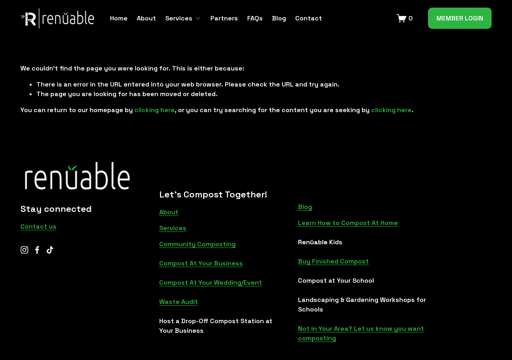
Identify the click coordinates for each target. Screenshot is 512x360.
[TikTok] (50, 250)
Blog (279, 18)
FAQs (255, 18)
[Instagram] (24, 250)
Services (172, 228)
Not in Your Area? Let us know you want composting (361, 333)
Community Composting (197, 244)
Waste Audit (178, 302)
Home (119, 18)
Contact (308, 18)
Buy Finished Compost (333, 261)
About (146, 18)
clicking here (154, 110)
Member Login (459, 18)
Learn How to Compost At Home (348, 223)
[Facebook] (37, 250)
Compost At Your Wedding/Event (210, 282)
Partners (224, 18)
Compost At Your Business (201, 263)
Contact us (38, 226)
